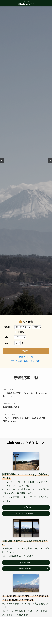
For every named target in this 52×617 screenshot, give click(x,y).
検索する (26, 351)
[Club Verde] (26, 3)
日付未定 (21, 332)
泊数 (6, 337)
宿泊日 (7, 327)
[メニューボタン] (3, 3)
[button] (2, 160)
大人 (6, 343)
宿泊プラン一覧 (26, 357)
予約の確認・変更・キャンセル (26, 361)
